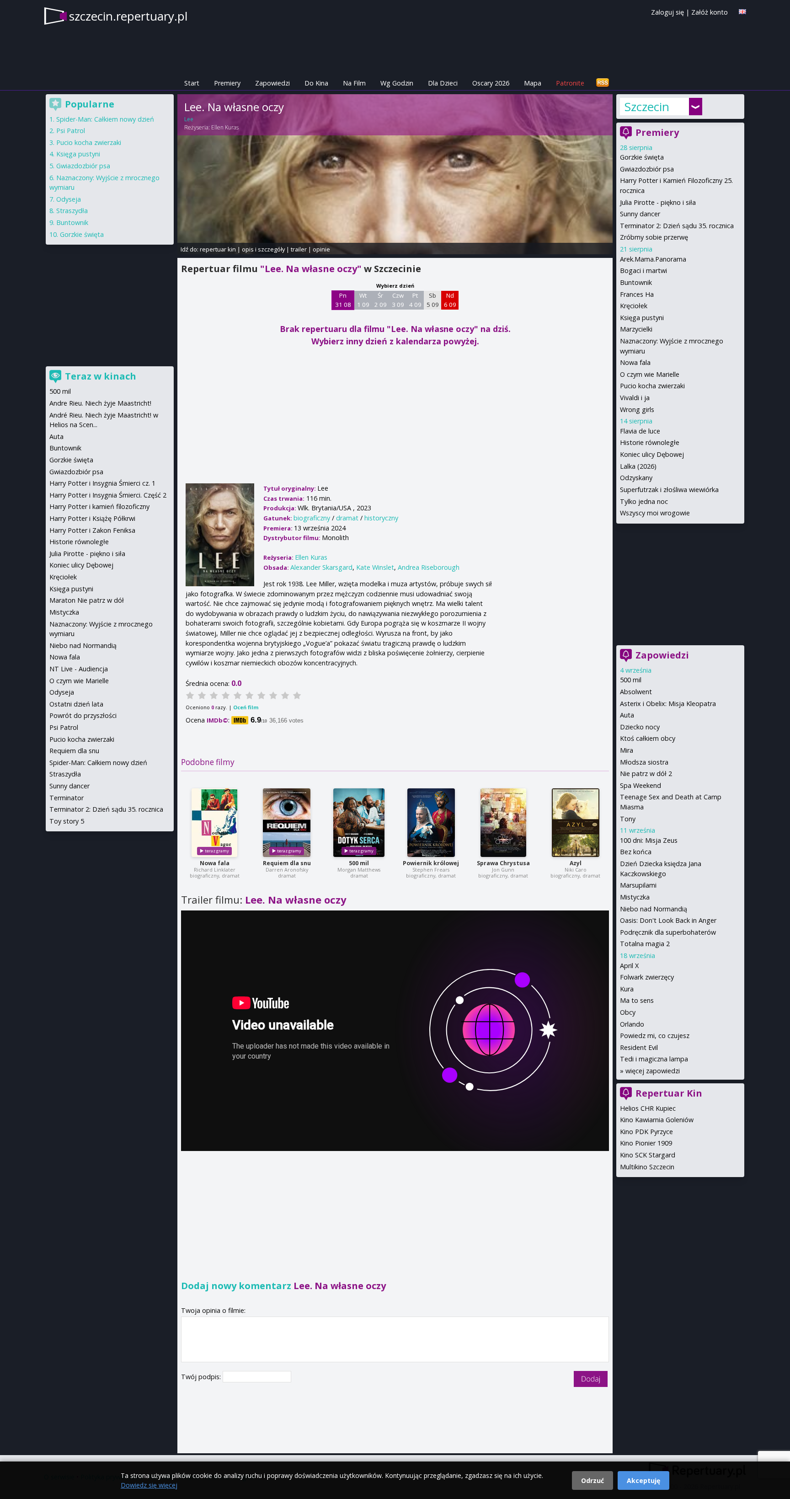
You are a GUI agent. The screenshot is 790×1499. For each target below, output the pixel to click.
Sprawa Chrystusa (503, 863)
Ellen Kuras (225, 127)
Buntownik (636, 282)
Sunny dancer (640, 213)
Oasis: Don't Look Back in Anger (668, 920)
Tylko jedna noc (644, 501)
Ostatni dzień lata (76, 704)
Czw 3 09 (398, 300)
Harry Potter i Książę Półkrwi (92, 518)
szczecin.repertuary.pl (128, 16)
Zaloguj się (667, 12)
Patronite (570, 83)
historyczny (381, 518)
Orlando (632, 1024)
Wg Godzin (396, 83)
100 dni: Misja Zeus (649, 840)
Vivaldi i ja (635, 397)
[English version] (742, 11)
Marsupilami (638, 885)
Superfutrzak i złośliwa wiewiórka (669, 489)
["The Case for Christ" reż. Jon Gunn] (503, 822)
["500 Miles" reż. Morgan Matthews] (358, 822)
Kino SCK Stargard (647, 1155)
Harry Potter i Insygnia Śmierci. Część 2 (107, 495)
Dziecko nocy (640, 727)
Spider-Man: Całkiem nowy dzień (105, 119)
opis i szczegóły (263, 249)
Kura (627, 989)
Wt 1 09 (363, 300)
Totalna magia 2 (645, 943)
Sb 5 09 (433, 300)
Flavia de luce (640, 431)
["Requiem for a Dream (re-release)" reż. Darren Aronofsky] (286, 822)
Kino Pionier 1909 (646, 1143)
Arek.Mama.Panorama (653, 259)
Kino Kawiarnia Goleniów (657, 1119)
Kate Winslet (375, 567)
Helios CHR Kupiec (648, 1108)
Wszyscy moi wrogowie (655, 513)
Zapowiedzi (272, 83)
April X (629, 965)
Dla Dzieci (443, 83)
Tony (627, 818)
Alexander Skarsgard (321, 567)
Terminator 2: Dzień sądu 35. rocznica (677, 225)
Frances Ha (637, 294)
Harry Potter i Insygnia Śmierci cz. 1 (102, 483)
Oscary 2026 (490, 83)
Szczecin (647, 106)
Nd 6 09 (450, 300)
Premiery (227, 83)
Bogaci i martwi (643, 270)
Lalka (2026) (638, 466)
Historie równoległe (649, 442)
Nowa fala (215, 863)
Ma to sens (637, 1000)
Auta (627, 715)
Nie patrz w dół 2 (646, 773)
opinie (321, 249)
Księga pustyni (642, 317)
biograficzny (312, 518)
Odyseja (68, 199)
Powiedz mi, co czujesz (654, 1035)
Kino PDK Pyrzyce (646, 1131)
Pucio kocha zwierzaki (652, 385)
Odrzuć (592, 1480)
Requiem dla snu (287, 863)
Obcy (627, 1012)
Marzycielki (636, 329)
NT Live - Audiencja (78, 668)
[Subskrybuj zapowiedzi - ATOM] (602, 83)
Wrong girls (637, 409)
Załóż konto (709, 12)
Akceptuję (643, 1480)
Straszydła (72, 210)
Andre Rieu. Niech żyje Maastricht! (100, 403)
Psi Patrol (70, 130)
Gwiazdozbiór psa (647, 169)
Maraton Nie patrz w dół (86, 600)
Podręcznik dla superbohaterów (668, 932)
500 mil (359, 863)
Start (191, 83)
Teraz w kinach (100, 376)
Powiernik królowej (431, 863)
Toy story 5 (66, 821)
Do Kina (316, 83)
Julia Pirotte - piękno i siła (658, 202)
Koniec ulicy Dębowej (652, 454)
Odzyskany (636, 477)
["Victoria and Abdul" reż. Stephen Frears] (431, 822)
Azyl (576, 863)
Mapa (532, 83)
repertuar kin (218, 249)
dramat (347, 518)
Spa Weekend (640, 785)
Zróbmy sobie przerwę (654, 237)
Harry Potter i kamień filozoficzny (99, 506)
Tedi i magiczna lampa (654, 1059)
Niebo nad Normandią (653, 909)
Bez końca (635, 851)
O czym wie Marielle (649, 374)
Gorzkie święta (642, 157)
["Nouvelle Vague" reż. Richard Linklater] (214, 822)
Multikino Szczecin (647, 1166)
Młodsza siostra (644, 762)
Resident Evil (639, 1047)
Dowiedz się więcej (149, 1485)
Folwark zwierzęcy (647, 977)
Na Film (354, 83)
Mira (626, 750)
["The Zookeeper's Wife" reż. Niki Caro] (575, 822)
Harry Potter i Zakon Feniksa (92, 530)
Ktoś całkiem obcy (647, 738)
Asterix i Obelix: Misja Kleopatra (668, 703)
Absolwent (636, 691)
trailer (299, 249)
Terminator (66, 797)
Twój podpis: (202, 1376)
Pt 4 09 (415, 300)
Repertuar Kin (668, 1093)
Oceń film (245, 707)
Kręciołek (633, 305)
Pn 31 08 (343, 300)
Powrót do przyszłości (83, 715)
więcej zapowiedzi (652, 1070)
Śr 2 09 (380, 300)
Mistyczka (635, 897)
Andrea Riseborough (428, 567)
